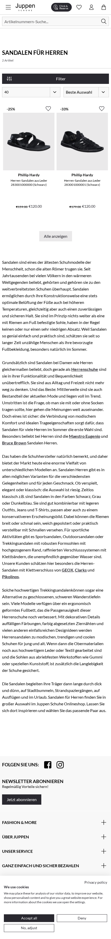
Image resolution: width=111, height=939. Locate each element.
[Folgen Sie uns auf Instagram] (57, 764)
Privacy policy (95, 882)
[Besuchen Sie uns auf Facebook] (45, 764)
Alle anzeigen (55, 236)
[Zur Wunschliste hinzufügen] (48, 106)
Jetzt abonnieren (22, 799)
